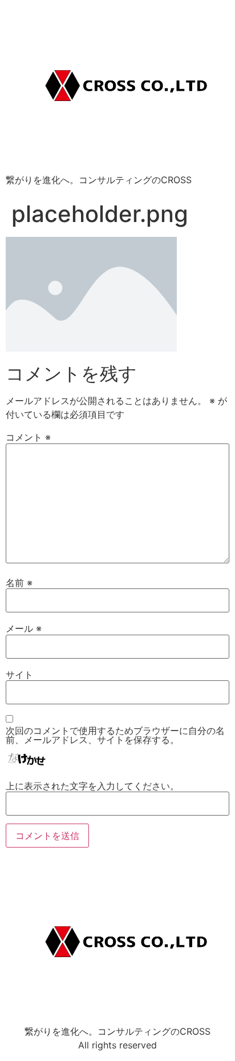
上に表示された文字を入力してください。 (92, 785)
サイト (19, 674)
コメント (28, 437)
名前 (19, 582)
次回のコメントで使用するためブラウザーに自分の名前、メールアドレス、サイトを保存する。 (115, 735)
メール (24, 628)
